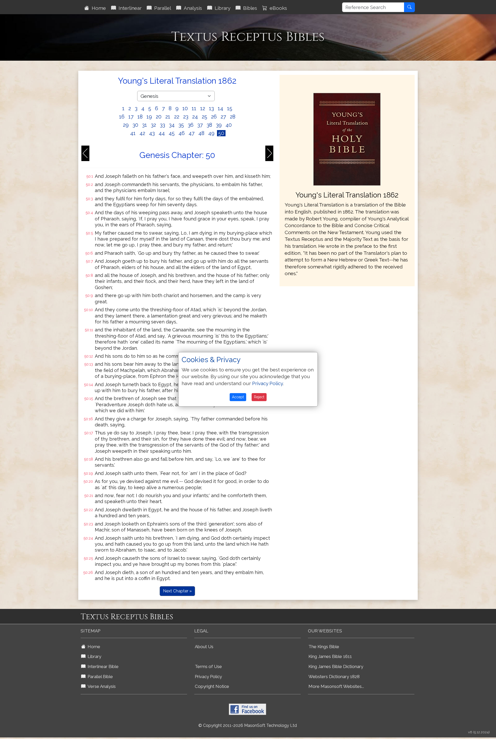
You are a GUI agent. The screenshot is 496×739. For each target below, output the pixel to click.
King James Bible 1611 (330, 656)
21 (168, 117)
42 (142, 133)
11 (194, 108)
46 (181, 133)
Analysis (191, 8)
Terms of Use (208, 666)
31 (144, 125)
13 (211, 108)
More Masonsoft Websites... (336, 686)
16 (122, 117)
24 (195, 117)
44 (161, 133)
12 (202, 108)
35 (181, 125)
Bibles (249, 8)
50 (221, 133)
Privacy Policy (208, 676)
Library (221, 8)
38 (209, 125)
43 (152, 133)
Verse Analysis (101, 686)
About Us (204, 646)
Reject (259, 397)
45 (171, 133)
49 (211, 133)
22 (177, 117)
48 (201, 133)
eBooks (277, 8)
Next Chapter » (177, 591)
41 (133, 133)
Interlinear (129, 8)
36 (191, 125)
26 (214, 117)
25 (204, 117)
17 (131, 117)
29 (126, 125)
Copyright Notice (212, 686)
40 (228, 125)
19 (149, 117)
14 (220, 108)
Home (97, 8)
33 (162, 125)
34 (172, 125)
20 (158, 117)
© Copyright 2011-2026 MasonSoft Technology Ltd (247, 725)
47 (191, 133)
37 (200, 125)
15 (230, 108)
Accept (238, 397)
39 (219, 125)
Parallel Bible (99, 676)
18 (140, 117)
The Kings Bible (323, 646)
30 (135, 125)
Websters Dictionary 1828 (334, 676)
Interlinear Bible (102, 666)
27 (223, 117)
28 (233, 117)
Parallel (161, 8)
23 (186, 117)
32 (153, 125)
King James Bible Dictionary (335, 666)
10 (185, 108)
